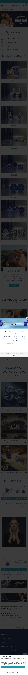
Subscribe (14, 348)
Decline (13, 669)
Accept (13, 667)
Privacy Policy (7, 664)
